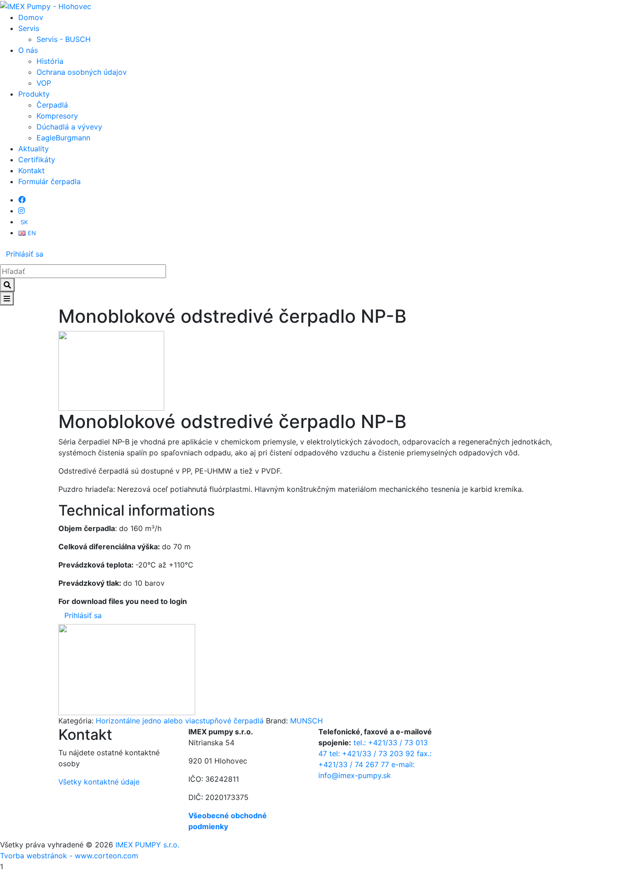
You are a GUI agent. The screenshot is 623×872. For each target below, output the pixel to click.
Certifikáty (36, 159)
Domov (30, 17)
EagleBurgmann (63, 137)
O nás (28, 50)
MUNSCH (306, 720)
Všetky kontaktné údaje (99, 781)
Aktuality (33, 148)
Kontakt (31, 170)
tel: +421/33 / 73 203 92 (372, 753)
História (49, 61)
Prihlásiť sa (24, 253)
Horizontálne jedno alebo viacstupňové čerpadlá (180, 720)
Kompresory (57, 115)
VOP (43, 83)
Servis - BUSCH (63, 39)
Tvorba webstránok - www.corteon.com (69, 855)
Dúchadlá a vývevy (69, 126)
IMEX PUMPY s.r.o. (147, 844)
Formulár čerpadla (49, 181)
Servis (28, 28)
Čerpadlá (52, 104)
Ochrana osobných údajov (81, 72)
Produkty (34, 93)
